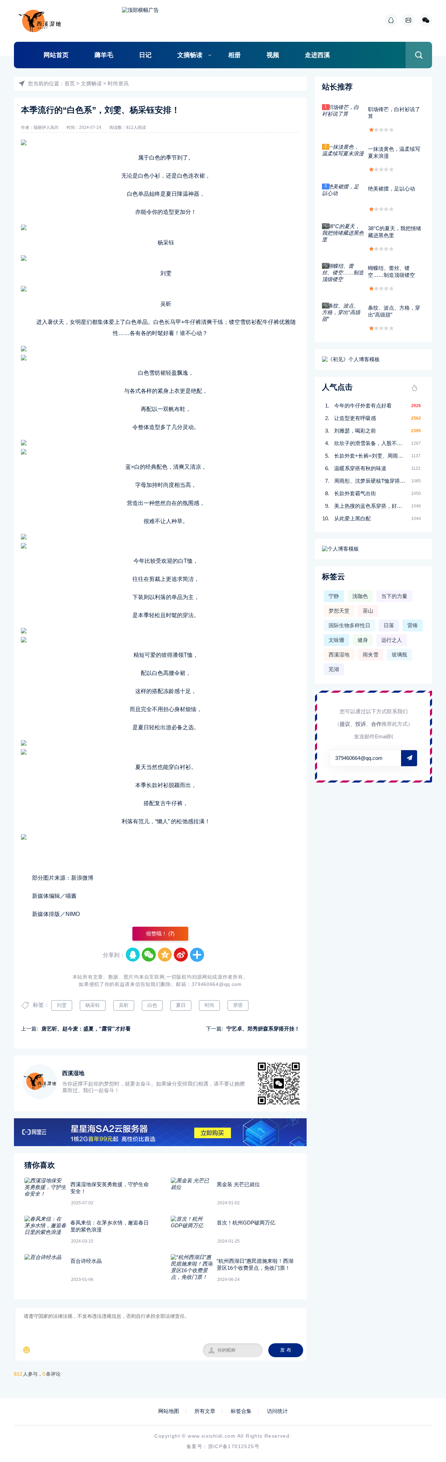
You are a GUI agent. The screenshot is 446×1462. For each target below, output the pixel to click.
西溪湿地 (339, 655)
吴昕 (124, 1005)
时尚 (209, 1005)
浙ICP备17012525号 (234, 1446)
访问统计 (277, 1411)
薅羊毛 (103, 55)
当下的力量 (394, 596)
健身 (362, 640)
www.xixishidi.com (212, 1436)
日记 (145, 55)
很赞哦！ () (160, 933)
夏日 (181, 1005)
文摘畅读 (189, 55)
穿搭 (238, 1005)
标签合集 (241, 1411)
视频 (273, 55)
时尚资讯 (118, 83)
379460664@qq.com (217, 984)
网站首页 (56, 55)
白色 (152, 1005)
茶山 (368, 611)
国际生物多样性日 (349, 625)
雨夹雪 (370, 655)
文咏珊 (336, 640)
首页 (69, 83)
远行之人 (391, 640)
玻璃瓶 (399, 655)
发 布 (285, 1350)
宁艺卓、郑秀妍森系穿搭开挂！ (263, 1029)
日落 (389, 625)
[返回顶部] (423, 1307)
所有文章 (204, 1411)
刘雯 (62, 1005)
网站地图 (168, 1411)
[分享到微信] (149, 955)
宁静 (334, 596)
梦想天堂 (339, 611)
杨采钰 (92, 1005)
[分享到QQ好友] (133, 955)
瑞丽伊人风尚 (46, 127)
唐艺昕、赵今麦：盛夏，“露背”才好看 (86, 1029)
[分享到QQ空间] (165, 955)
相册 (234, 55)
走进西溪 (317, 55)
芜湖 (334, 669)
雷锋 (412, 625)
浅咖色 (360, 596)
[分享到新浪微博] (181, 955)
